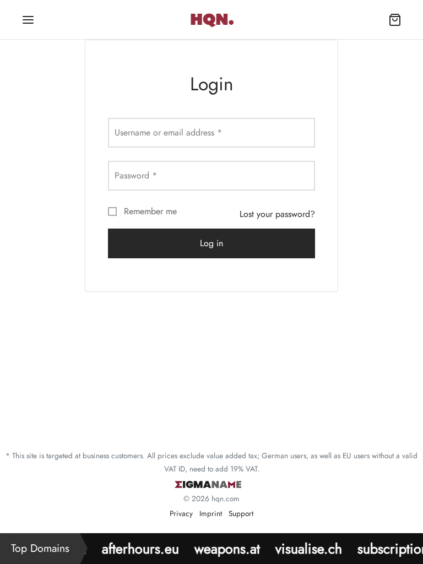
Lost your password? (277, 214)
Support (241, 513)
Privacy (181, 513)
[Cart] (395, 19)
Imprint (210, 513)
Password (136, 175)
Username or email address (168, 132)
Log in (211, 243)
